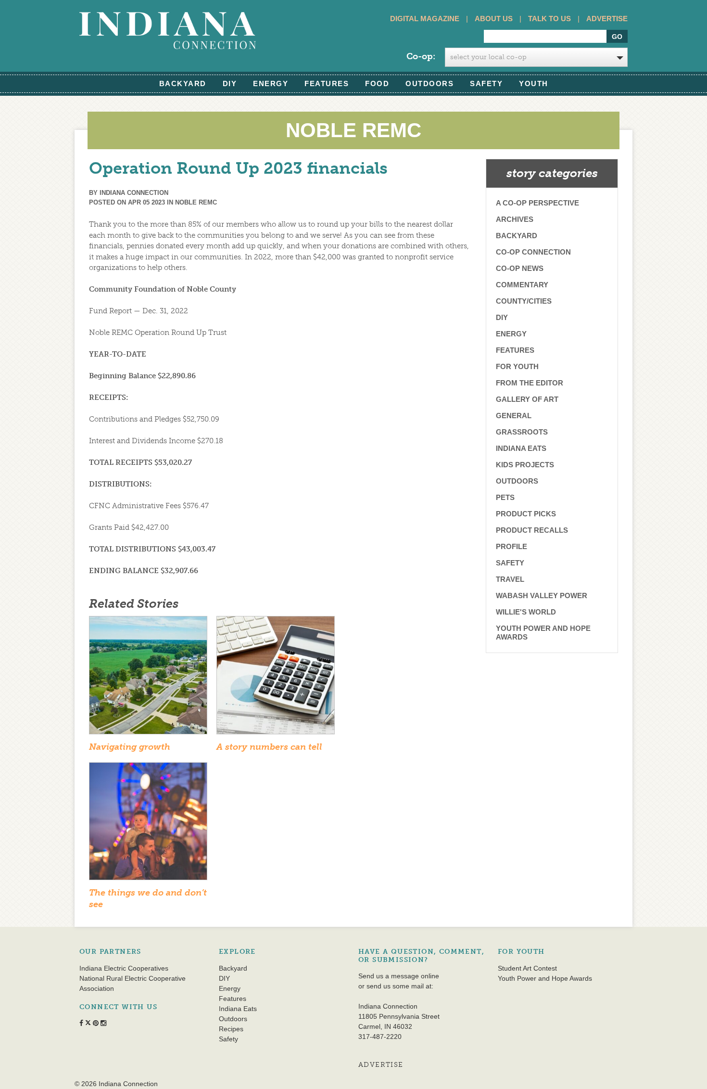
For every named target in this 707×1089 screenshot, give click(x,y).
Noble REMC (196, 202)
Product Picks (526, 514)
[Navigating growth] (148, 678)
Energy (270, 83)
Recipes (231, 1029)
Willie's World (526, 612)
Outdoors (429, 83)
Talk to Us (549, 18)
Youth (533, 83)
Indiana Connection (134, 192)
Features (326, 83)
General (513, 415)
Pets (505, 497)
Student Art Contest (527, 968)
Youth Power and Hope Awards (543, 632)
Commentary (522, 285)
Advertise (607, 18)
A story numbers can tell (269, 747)
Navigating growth (129, 747)
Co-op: (420, 56)
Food (377, 83)
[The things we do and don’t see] (148, 824)
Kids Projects (525, 465)
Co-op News (519, 268)
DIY (230, 83)
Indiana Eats (521, 448)
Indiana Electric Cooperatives (123, 968)
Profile (511, 546)
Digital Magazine (424, 18)
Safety (486, 83)
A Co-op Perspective (537, 203)
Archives (514, 219)
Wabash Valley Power (541, 595)
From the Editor (529, 383)
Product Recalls (532, 530)
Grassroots (522, 432)
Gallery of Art (527, 399)
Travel (510, 579)
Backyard (182, 83)
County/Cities (524, 301)
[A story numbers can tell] (275, 678)
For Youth (517, 366)
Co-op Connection (533, 252)
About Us (494, 18)
